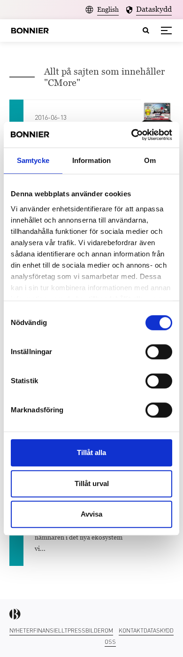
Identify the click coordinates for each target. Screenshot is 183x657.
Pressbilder (86, 630)
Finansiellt (50, 630)
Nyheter (21, 630)
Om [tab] (150, 160)
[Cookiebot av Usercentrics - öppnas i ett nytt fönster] (131, 135)
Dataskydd (159, 630)
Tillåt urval (92, 483)
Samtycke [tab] (33, 160)
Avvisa (91, 514)
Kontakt (131, 630)
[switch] (158, 351)
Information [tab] (91, 160)
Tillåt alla (91, 452)
